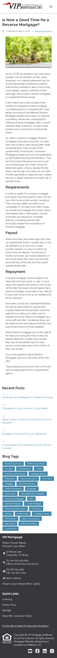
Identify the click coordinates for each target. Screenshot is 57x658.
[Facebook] (37, 651)
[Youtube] (30, 651)
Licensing (7, 599)
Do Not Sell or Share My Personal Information (25, 626)
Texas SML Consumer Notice (17, 616)
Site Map (6, 610)
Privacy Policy (9, 605)
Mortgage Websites (24, 641)
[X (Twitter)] (52, 651)
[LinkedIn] (45, 651)
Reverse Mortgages (43, 31)
